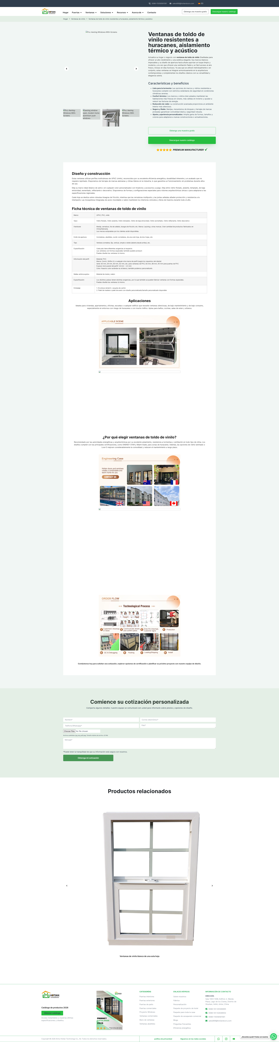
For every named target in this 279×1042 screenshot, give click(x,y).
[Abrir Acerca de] (143, 12)
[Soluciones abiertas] (112, 12)
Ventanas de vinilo (78, 19)
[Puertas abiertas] (81, 12)
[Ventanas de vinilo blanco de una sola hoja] (139, 877)
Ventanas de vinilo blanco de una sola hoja (139, 956)
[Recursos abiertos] (127, 12)
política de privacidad (163, 1039)
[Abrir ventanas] (96, 12)
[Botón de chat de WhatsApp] (273, 1036)
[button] (66, 69)
